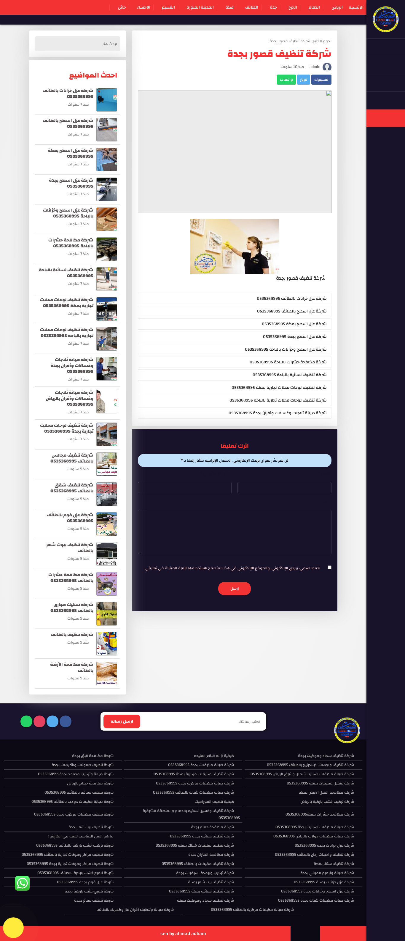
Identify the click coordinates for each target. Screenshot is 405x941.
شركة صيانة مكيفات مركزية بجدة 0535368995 (195, 783)
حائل (122, 7)
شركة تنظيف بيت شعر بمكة (211, 882)
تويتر (303, 79)
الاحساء (143, 7)
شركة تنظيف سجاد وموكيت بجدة (326, 755)
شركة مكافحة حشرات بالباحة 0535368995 (288, 362)
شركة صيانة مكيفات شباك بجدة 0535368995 (316, 900)
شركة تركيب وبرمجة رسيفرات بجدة (205, 872)
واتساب (286, 79)
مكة (229, 7)
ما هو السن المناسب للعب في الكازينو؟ (81, 836)
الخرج (292, 7)
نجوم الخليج (321, 41)
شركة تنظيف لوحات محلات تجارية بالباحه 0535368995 (278, 400)
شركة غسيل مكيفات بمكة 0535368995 (320, 783)
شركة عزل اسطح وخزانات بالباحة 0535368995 (286, 349)
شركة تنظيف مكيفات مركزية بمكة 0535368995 (194, 774)
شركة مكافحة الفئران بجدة (211, 854)
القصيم (168, 7)
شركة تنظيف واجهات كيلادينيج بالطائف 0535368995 (310, 764)
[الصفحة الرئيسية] (385, 29)
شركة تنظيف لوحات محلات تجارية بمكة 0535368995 (279, 387)
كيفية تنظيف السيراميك (214, 801)
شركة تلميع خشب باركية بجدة (89, 891)
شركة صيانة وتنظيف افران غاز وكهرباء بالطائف (135, 909)
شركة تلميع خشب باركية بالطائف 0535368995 (75, 872)
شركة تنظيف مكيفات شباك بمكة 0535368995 (195, 845)
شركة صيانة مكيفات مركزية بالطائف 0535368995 (252, 909)
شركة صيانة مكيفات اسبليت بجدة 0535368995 (314, 827)
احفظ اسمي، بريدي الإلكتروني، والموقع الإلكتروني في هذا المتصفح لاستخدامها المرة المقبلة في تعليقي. (232, 568)
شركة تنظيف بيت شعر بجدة (91, 827)
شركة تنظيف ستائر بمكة (334, 863)
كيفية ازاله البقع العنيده (214, 755)
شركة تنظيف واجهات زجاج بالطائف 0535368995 (314, 854)
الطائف (251, 7)
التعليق (324, 501)
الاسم (324, 474)
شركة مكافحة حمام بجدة (212, 827)
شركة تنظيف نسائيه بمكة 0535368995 (201, 891)
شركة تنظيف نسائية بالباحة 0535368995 (290, 375)
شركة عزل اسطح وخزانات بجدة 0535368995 (317, 891)
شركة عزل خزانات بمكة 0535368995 (324, 882)
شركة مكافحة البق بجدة (93, 755)
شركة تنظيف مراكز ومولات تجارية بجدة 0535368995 (70, 863)
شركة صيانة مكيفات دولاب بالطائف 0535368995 (72, 801)
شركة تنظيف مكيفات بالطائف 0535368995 (198, 863)
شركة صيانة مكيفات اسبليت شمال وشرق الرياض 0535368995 (302, 774)
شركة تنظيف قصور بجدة (290, 41)
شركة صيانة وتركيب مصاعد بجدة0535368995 (76, 774)
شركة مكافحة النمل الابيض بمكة (326, 792)
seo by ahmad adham (183, 933)
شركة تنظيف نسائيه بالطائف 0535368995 (79, 792)
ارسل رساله (122, 721)
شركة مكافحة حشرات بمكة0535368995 (320, 814)
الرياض (337, 7)
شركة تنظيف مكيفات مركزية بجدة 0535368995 (74, 814)
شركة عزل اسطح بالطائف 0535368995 (292, 311)
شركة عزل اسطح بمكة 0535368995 (294, 324)
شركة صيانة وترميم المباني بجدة (327, 872)
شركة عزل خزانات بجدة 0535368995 (324, 845)
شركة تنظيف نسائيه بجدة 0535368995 (202, 836)
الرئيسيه (356, 7)
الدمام (314, 7)
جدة (273, 7)
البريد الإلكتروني (216, 474)
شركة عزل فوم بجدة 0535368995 (85, 882)
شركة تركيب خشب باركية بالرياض (327, 801)
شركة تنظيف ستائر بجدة (94, 900)
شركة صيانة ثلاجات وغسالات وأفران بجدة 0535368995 (278, 413)
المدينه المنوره (200, 7)
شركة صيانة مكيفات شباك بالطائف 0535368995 (193, 792)
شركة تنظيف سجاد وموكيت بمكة (205, 900)
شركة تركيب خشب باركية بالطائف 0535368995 (75, 845)
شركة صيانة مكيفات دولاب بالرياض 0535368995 (313, 836)
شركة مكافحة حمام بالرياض (90, 783)
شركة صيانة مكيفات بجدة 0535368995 (201, 764)
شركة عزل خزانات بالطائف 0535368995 (292, 298)
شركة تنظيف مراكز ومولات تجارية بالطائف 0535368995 (68, 854)
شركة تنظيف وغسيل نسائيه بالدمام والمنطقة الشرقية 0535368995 (191, 814)
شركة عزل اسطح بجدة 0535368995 (295, 337)
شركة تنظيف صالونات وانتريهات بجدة (83, 764)
